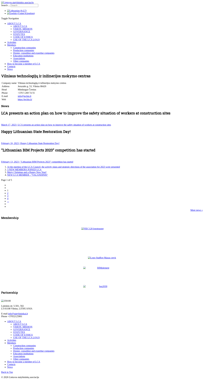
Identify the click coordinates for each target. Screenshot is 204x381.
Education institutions (23, 55)
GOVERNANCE (21, 31)
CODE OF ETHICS (23, 37)
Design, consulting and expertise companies (33, 53)
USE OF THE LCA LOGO (26, 39)
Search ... (5, 5)
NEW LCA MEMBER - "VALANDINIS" (27, 175)
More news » (196, 210)
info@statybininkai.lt (18, 313)
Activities (11, 42)
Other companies (21, 61)
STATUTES (19, 34)
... (8, 201)
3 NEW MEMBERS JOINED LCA (24, 169)
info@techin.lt (24, 96)
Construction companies (24, 47)
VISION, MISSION (22, 29)
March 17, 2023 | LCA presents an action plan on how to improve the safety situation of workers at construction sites (56, 125)
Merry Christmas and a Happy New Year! (26, 172)
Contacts (11, 66)
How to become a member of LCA (23, 64)
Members (11, 45)
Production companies (23, 50)
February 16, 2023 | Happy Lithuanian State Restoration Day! (30, 143)
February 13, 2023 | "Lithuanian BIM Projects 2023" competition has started (37, 162)
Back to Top (7, 372)
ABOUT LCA (14, 23)
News (10, 69)
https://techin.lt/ (25, 99)
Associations (19, 58)
